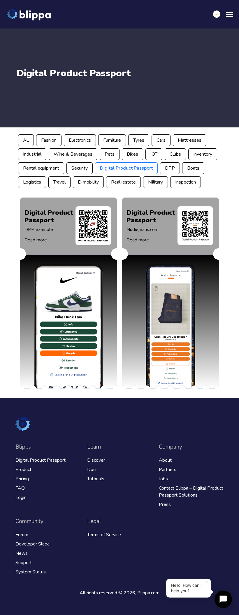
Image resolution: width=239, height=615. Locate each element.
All (26, 140)
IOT (153, 154)
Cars (161, 140)
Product (23, 469)
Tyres (138, 140)
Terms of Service (104, 535)
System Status (30, 572)
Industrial (32, 154)
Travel (59, 182)
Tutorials (95, 479)
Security (79, 168)
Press (165, 504)
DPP (170, 168)
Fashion (49, 140)
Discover (96, 460)
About (165, 460)
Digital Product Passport (126, 168)
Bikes (132, 154)
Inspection (185, 182)
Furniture (112, 140)
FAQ (20, 488)
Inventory (202, 154)
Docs (92, 469)
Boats (193, 168)
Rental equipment (41, 168)
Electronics (80, 140)
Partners (167, 469)
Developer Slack (32, 544)
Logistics (32, 182)
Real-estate (123, 182)
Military (155, 182)
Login (21, 497)
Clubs (175, 154)
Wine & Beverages (73, 154)
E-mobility (88, 182)
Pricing (22, 479)
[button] (216, 14)
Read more (35, 240)
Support (23, 562)
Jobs (163, 479)
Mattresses (189, 140)
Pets (110, 154)
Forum (21, 535)
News (21, 553)
